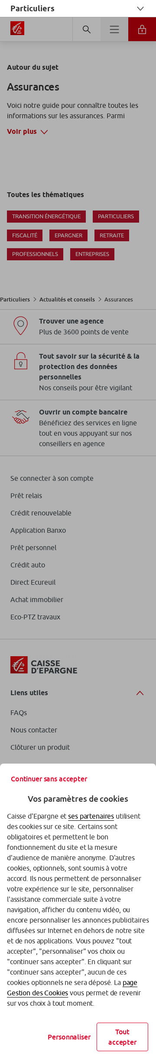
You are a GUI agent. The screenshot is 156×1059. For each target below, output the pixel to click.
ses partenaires (91, 816)
